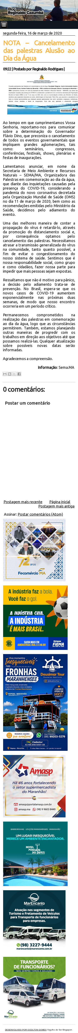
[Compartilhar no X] (14, 374)
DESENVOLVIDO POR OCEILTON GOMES (26, 1030)
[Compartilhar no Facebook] (19, 374)
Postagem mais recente (23, 502)
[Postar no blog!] (9, 374)
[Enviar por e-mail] (5, 374)
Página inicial (59, 502)
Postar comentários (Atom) (40, 514)
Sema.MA (67, 367)
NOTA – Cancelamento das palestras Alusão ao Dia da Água (39, 50)
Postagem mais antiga (56, 506)
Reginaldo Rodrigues (47, 69)
